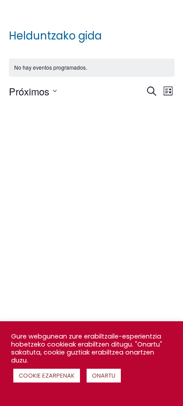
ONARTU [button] (103, 375)
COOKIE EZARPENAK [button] (47, 375)
